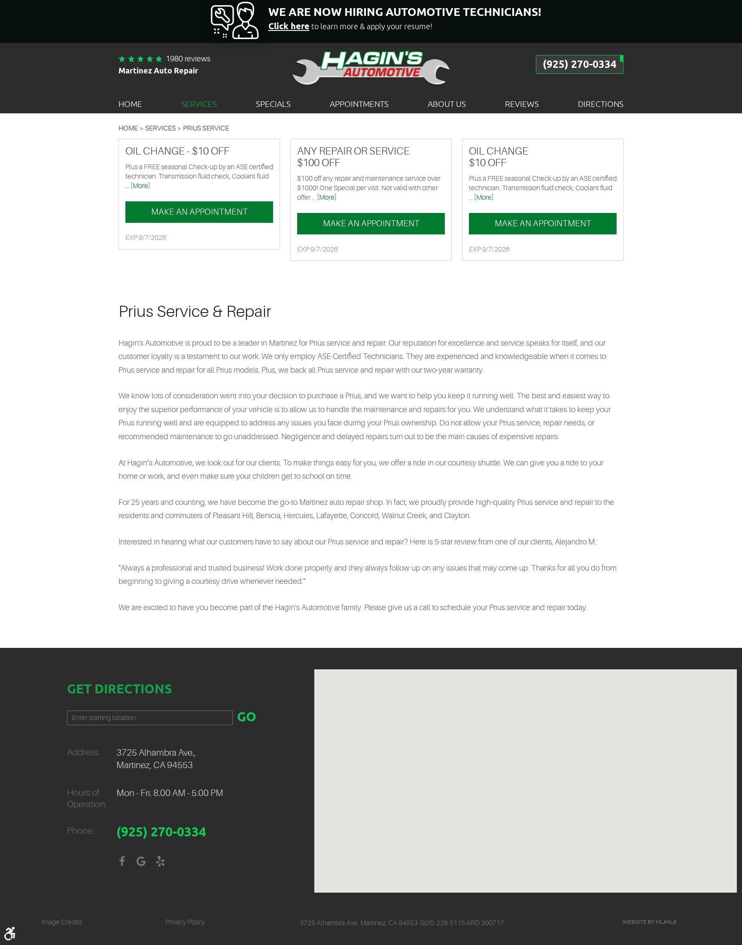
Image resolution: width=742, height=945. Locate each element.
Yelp (160, 862)
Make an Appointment (199, 212)
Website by (649, 922)
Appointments (359, 104)
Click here (289, 27)
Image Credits (61, 922)
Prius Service (206, 128)
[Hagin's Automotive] (371, 67)
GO (246, 717)
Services (199, 104)
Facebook (121, 862)
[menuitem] (130, 103)
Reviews (522, 104)
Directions (600, 104)
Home (130, 104)
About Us (447, 104)
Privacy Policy (185, 922)
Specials (273, 104)
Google (141, 862)
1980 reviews (188, 59)
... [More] (137, 186)
